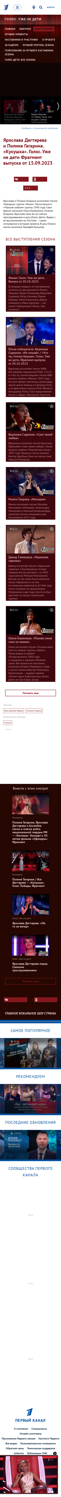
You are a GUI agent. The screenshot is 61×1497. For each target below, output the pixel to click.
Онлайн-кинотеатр (30, 1433)
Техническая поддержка (41, 1448)
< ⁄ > (27, 188)
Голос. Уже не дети (23, 19)
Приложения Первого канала (18, 1438)
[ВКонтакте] (21, 179)
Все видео (11, 1443)
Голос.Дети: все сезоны (20, 59)
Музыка (7, 722)
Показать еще (31, 693)
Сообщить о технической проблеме (39, 128)
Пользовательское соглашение (38, 1443)
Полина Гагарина (34, 710)
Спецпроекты (39, 1428)
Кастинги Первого (49, 1438)
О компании (21, 1428)
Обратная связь (15, 1448)
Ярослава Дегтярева (13, 710)
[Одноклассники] (40, 179)
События (19, 1453)
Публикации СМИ (37, 1453)
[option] (15, 111)
